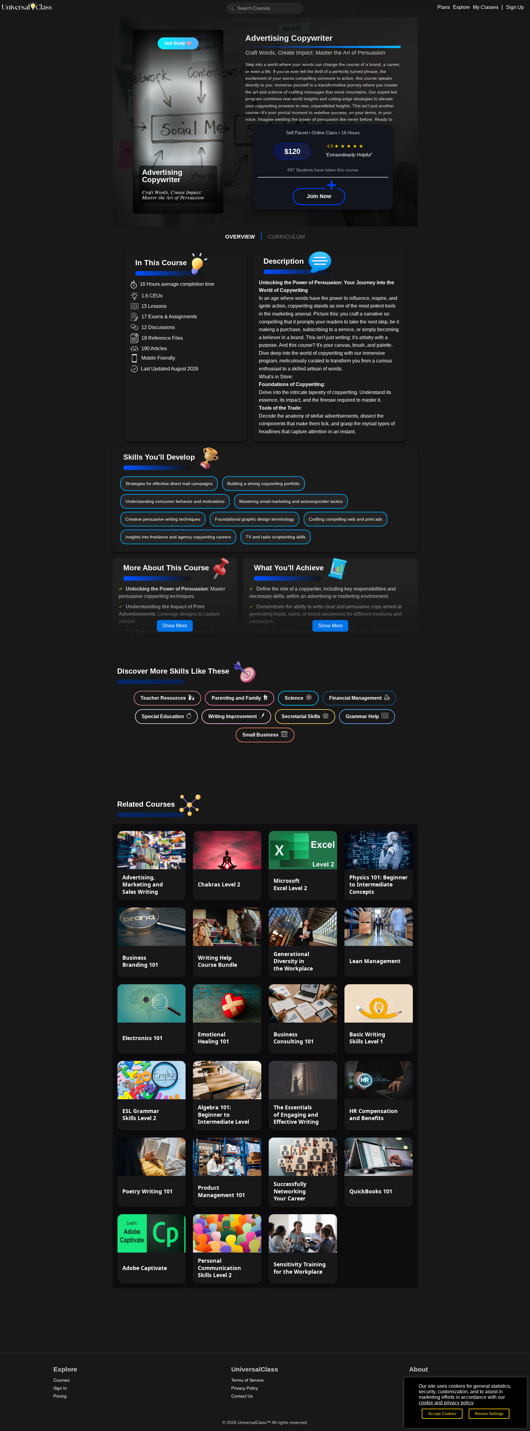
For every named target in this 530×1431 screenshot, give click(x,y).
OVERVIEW (240, 237)
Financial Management (355, 698)
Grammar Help (362, 716)
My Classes (485, 7)
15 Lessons (391, 858)
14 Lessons (240, 1089)
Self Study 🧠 (178, 43)
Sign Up (515, 7)
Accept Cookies (442, 1413)
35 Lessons (164, 1089)
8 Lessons (393, 1089)
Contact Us (242, 1396)
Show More (174, 625)
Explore (461, 7)
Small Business (260, 734)
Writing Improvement (232, 716)
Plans (443, 7)
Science (294, 698)
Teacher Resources (163, 698)
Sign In (60, 1388)
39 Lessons (240, 935)
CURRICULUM (286, 237)
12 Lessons (240, 858)
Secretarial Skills (301, 716)
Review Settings (489, 1413)
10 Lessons (315, 858)
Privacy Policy (244, 1388)
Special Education (163, 716)
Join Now (319, 196)
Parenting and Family (236, 698)
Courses (61, 1380)
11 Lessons (164, 1242)
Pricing (60, 1396)
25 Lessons (391, 1165)
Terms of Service (247, 1380)
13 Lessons (164, 858)
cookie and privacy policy (446, 1402)
